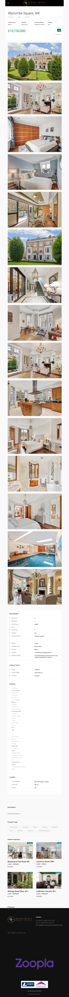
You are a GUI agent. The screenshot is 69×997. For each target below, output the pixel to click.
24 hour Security (14, 827)
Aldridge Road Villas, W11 (18, 891)
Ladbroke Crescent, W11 (46, 891)
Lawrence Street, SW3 (45, 861)
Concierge (44, 827)
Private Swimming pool (44, 830)
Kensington (55, 827)
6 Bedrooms (25, 827)
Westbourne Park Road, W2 (18, 862)
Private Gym (31, 830)
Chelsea (35, 827)
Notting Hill (20, 830)
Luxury (11, 830)
